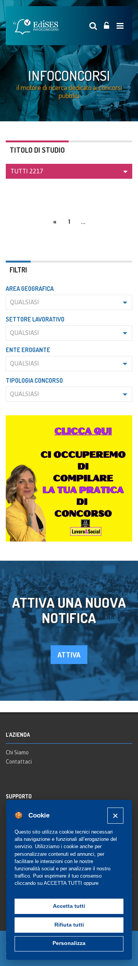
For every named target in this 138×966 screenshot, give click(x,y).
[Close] (115, 815)
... (83, 221)
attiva (69, 654)
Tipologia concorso (34, 380)
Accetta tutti (69, 906)
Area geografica (30, 288)
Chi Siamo (17, 752)
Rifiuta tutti (69, 925)
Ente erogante (28, 350)
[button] (69, 171)
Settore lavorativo (35, 319)
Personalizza (69, 943)
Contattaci (19, 762)
